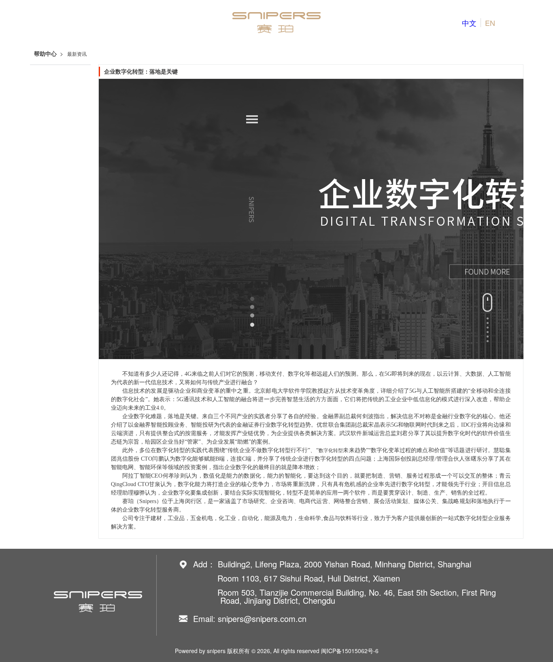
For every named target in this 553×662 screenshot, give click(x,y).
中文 (469, 22)
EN (490, 22)
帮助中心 (45, 54)
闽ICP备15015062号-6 (350, 651)
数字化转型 (331, 450)
